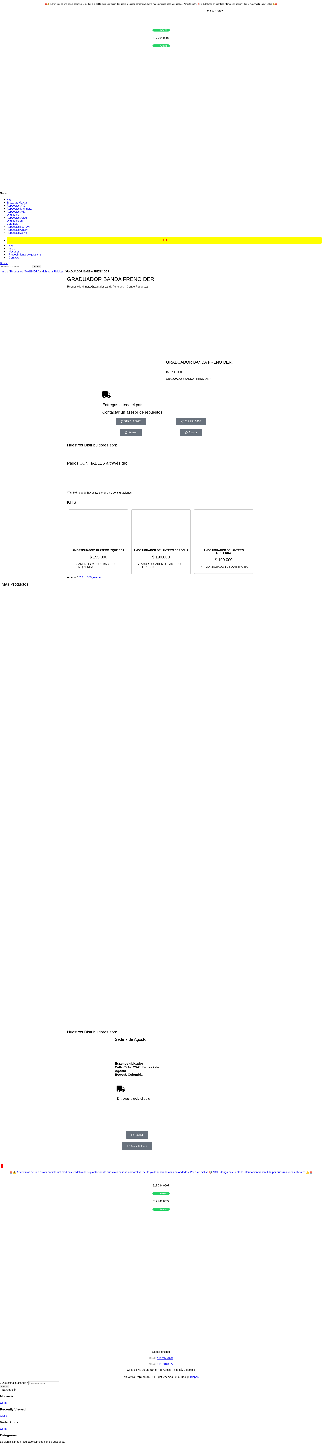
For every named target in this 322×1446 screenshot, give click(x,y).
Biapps (194, 1377)
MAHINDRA (32, 271)
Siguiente (95, 577)
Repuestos (16, 271)
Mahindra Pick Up (52, 271)
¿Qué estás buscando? (14, 1382)
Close (3, 1415)
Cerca (3, 1402)
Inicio (5, 271)
